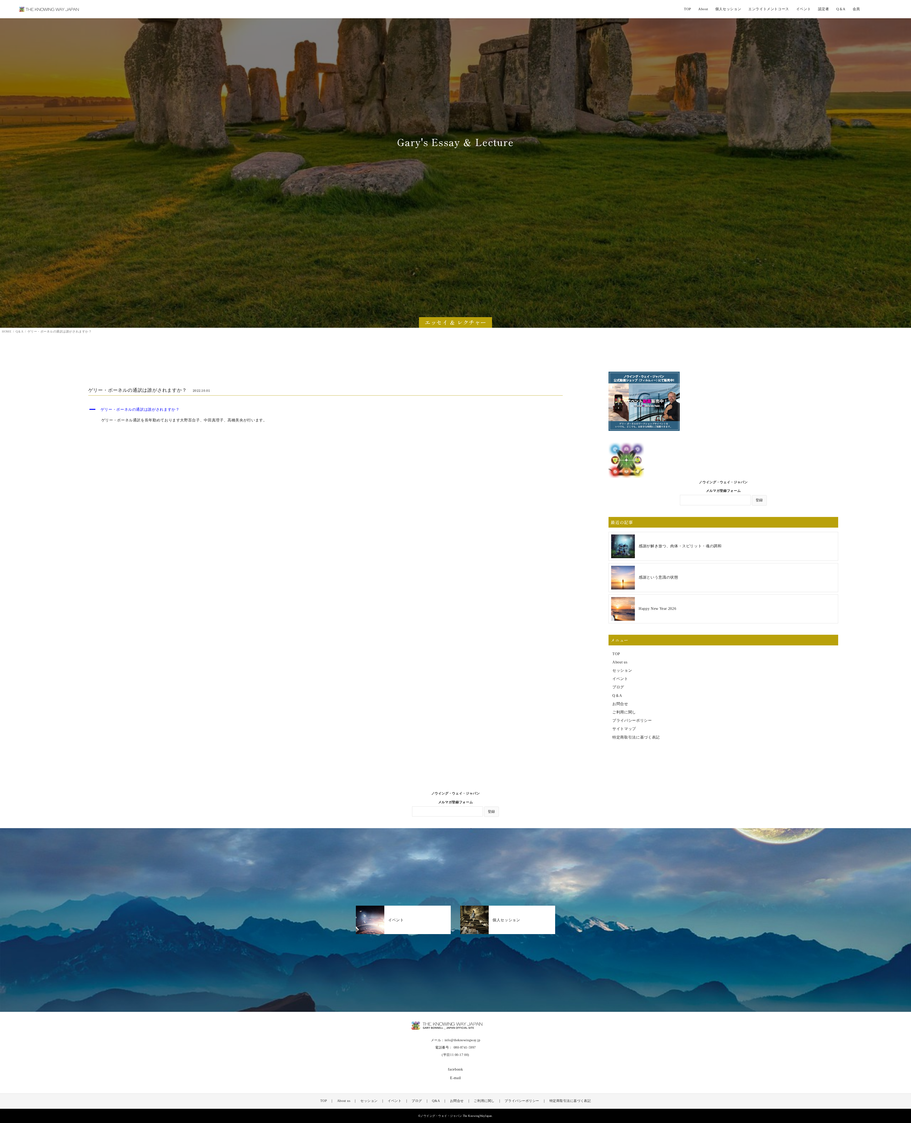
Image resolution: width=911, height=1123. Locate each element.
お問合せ (620, 704)
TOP (687, 9)
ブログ (618, 687)
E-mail (455, 1078)
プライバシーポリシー (632, 720)
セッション (622, 670)
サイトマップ (624, 729)
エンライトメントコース (768, 9)
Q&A (436, 1101)
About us (619, 662)
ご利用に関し (624, 712)
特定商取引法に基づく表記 (636, 737)
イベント (620, 679)
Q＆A (617, 696)
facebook (455, 1069)
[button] (325, 410)
